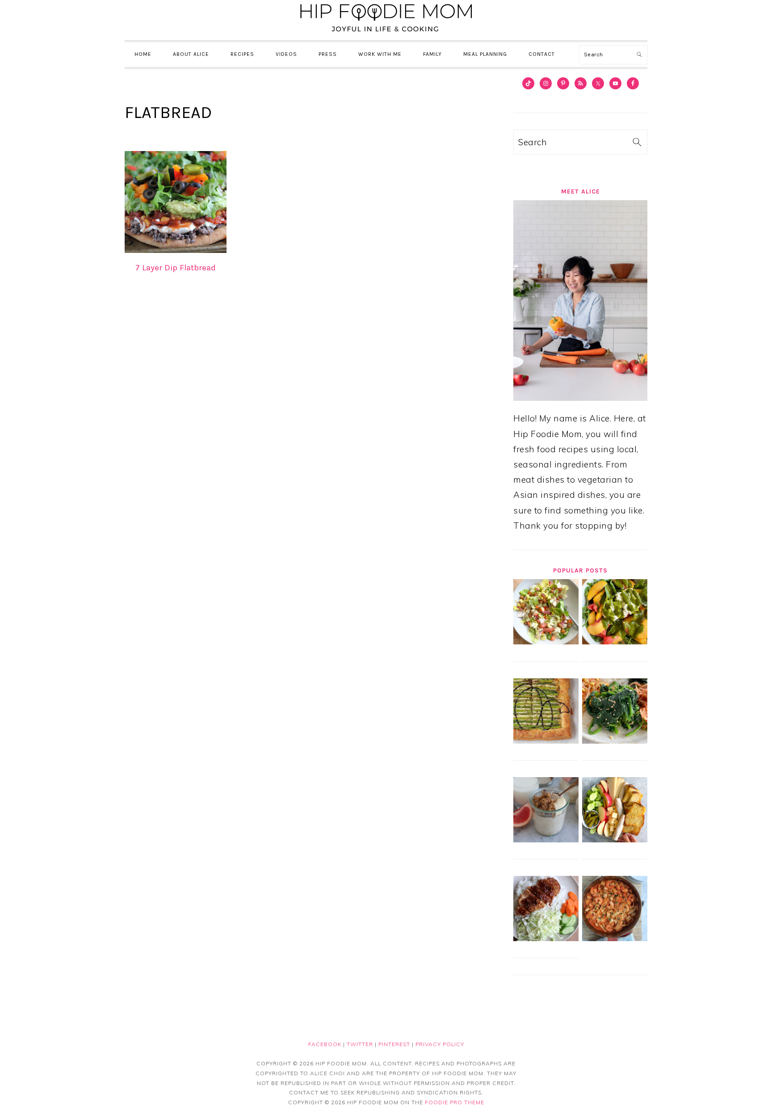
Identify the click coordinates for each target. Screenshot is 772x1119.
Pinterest (394, 1044)
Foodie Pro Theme (454, 1102)
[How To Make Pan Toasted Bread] (614, 839)
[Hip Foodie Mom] (386, 33)
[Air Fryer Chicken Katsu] (546, 938)
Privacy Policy (439, 1044)
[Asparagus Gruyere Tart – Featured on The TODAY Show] (546, 740)
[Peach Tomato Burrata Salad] (614, 641)
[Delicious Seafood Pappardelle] (614, 938)
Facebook (324, 1044)
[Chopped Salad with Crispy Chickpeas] (546, 641)
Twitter (360, 1044)
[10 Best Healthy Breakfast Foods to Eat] (546, 839)
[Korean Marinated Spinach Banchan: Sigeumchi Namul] (614, 740)
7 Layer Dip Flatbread (175, 268)
